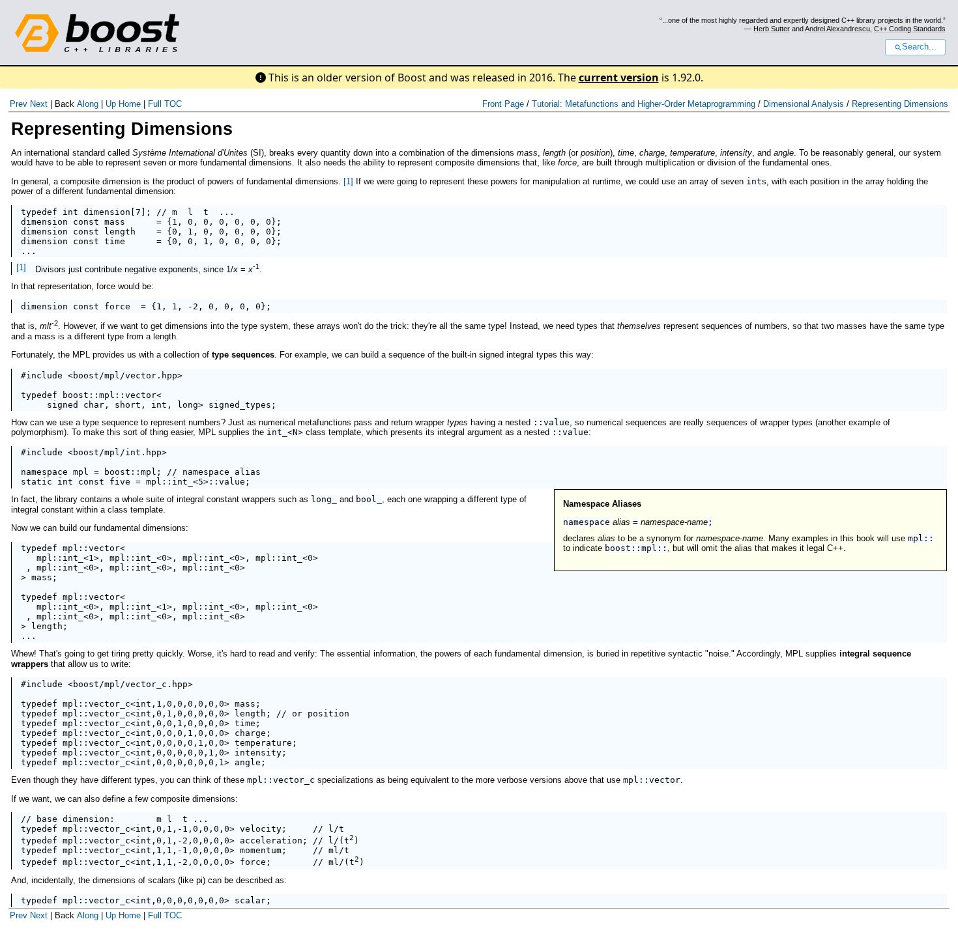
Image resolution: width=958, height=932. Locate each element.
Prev (18, 104)
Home (130, 104)
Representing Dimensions (900, 104)
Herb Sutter (771, 29)
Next (39, 104)
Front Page (503, 104)
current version (619, 77)
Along (87, 104)
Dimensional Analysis (803, 104)
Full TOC (165, 104)
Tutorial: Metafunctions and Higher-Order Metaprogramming (643, 104)
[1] (348, 181)
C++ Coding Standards (910, 29)
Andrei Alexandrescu (837, 29)
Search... (919, 46)
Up (111, 104)
